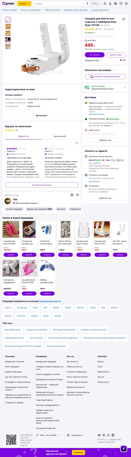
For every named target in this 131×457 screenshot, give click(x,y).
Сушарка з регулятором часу (93, 329)
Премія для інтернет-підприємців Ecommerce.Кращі (49, 393)
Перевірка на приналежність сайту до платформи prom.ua (18, 396)
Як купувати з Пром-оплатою (18, 382)
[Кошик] (126, 3)
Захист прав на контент (77, 377)
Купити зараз (116, 55)
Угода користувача (44, 400)
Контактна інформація (77, 372)
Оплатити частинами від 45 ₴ (107, 76)
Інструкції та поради (14, 402)
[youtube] (99, 435)
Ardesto (114, 307)
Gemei (46, 316)
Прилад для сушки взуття (64, 329)
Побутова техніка (52, 10)
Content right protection (77, 382)
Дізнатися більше (97, 114)
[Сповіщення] (110, 3)
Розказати (78, 452)
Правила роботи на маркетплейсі (44, 411)
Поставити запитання (41, 185)
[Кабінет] (105, 3)
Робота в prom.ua (74, 366)
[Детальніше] (113, 70)
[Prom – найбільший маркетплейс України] (8, 3)
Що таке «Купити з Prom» (16, 377)
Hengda (57, 316)
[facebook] (103, 435)
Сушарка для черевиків (36, 329)
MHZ (103, 307)
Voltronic (80, 307)
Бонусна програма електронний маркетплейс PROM (48, 420)
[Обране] (121, 3)
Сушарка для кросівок (14, 338)
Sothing (34, 316)
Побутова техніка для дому (75, 10)
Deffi (45, 307)
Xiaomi (93, 307)
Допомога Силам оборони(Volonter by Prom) (78, 393)
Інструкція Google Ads (45, 428)
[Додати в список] (124, 19)
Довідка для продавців (46, 361)
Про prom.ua (72, 361)
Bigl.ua (101, 361)
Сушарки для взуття (100, 10)
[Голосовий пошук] (87, 3)
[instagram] (108, 435)
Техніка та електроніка (31, 10)
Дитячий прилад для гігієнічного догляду (23, 346)
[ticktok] (112, 435)
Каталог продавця (14, 209)
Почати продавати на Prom (48, 374)
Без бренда (22, 307)
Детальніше (94, 181)
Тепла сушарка (36, 338)
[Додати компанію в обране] (77, 195)
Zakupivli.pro (103, 382)
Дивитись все (105, 140)
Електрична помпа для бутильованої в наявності (104, 338)
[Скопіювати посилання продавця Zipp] (72, 195)
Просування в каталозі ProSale (49, 379)
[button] (95, 54)
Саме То (8, 307)
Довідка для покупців (14, 361)
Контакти (61, 209)
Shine (35, 307)
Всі (77, 143)
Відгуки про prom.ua (76, 387)
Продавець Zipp (92, 60)
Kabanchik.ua (103, 372)
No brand (21, 316)
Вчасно (101, 377)
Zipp (15, 199)
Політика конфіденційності (48, 405)
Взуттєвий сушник (13, 329)
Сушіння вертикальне (56, 346)
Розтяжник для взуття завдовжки (63, 338)
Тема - (45, 435)
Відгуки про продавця (39, 209)
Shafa (100, 366)
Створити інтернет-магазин (48, 366)
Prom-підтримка (12, 366)
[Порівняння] (115, 3)
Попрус (68, 307)
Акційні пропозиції (13, 372)
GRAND (56, 307)
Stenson (8, 316)
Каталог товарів (10, 10)
